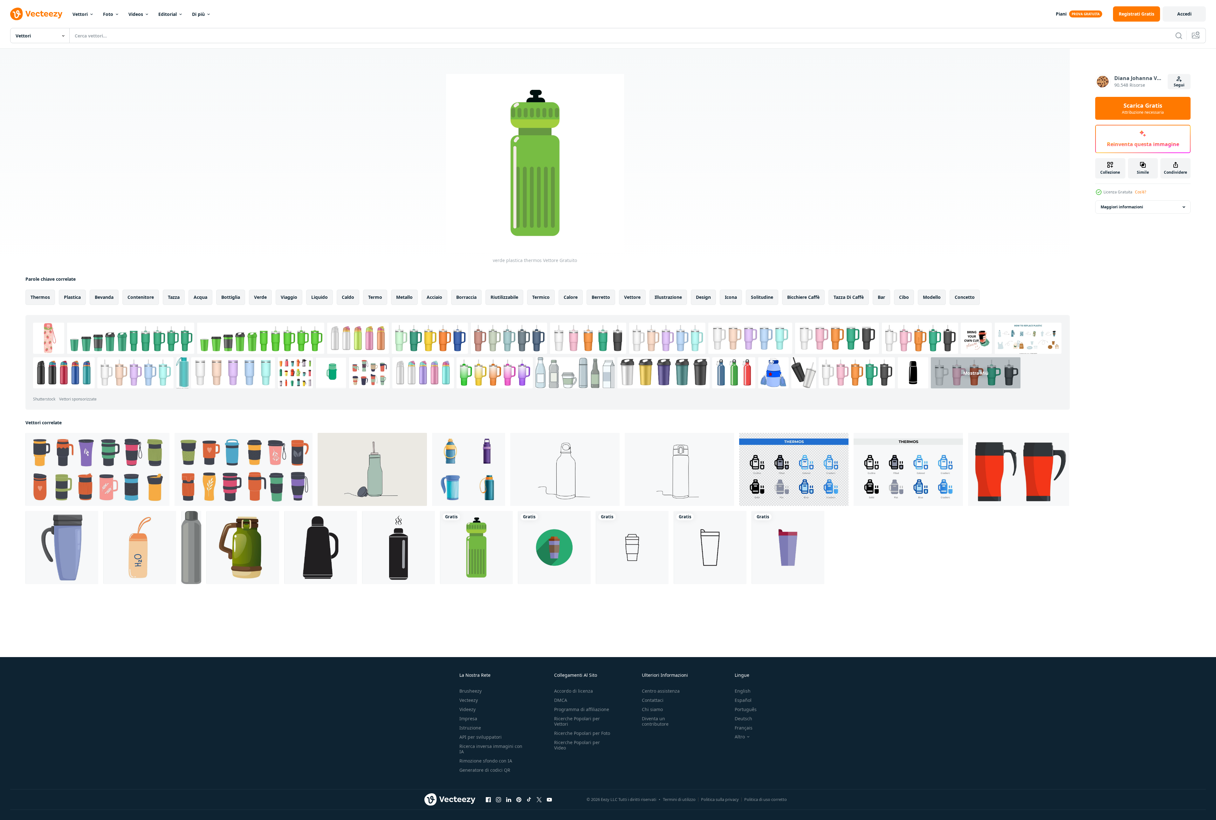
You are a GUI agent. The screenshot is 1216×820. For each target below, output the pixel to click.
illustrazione (668, 297)
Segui (1179, 85)
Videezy (467, 709)
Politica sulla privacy (720, 799)
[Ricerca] (1179, 35)
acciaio (434, 297)
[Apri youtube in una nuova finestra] (549, 799)
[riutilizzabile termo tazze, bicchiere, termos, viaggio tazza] (244, 469)
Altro (740, 736)
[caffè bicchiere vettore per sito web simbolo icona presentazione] (554, 547)
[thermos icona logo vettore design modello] (320, 547)
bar (881, 297)
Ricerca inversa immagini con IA (490, 749)
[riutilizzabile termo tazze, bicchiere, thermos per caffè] (97, 469)
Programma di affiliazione (581, 709)
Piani (1061, 14)
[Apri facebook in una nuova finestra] (488, 799)
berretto (601, 297)
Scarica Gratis (1143, 108)
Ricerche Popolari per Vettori (577, 721)
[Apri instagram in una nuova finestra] (498, 799)
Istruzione (470, 728)
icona (731, 297)
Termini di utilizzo (679, 799)
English (743, 691)
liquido (319, 297)
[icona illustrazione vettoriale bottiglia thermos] (191, 547)
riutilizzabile (504, 297)
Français (743, 728)
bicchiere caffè (803, 297)
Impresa (468, 719)
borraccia (466, 297)
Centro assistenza (661, 691)
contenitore (140, 297)
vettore (632, 297)
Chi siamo (652, 709)
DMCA (560, 700)
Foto (108, 14)
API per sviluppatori (480, 737)
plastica (72, 297)
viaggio (289, 297)
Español (743, 700)
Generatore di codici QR (484, 770)
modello (932, 297)
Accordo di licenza (573, 691)
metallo (404, 297)
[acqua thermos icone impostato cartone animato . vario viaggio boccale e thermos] (468, 469)
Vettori (80, 14)
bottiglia (230, 297)
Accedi (1184, 14)
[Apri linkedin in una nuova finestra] (508, 799)
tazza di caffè (849, 297)
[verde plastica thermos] (476, 547)
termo (375, 297)
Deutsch (743, 719)
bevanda (104, 297)
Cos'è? (1140, 192)
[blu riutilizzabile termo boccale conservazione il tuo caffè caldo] (61, 547)
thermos (40, 297)
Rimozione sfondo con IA (485, 761)
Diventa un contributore (655, 721)
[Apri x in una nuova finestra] (539, 799)
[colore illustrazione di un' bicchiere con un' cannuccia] (372, 469)
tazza (174, 297)
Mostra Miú (975, 373)
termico (541, 297)
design (703, 297)
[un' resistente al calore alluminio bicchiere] (565, 469)
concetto (965, 297)
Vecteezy (468, 700)
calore (571, 297)
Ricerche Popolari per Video (577, 745)
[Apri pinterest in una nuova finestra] (518, 799)
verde (260, 297)
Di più (198, 14)
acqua (200, 297)
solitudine (762, 297)
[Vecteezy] (36, 14)
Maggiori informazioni (1122, 207)
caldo (348, 297)
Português (746, 709)
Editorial (167, 14)
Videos (135, 14)
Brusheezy (470, 691)
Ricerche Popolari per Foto (582, 733)
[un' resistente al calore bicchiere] (679, 469)
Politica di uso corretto (765, 799)
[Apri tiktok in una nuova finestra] (529, 799)
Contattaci (652, 700)
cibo (904, 297)
